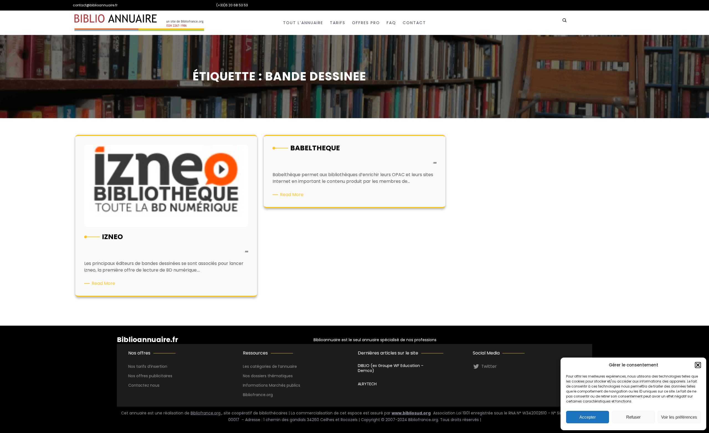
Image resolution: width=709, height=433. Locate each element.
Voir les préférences (679, 417)
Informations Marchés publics (271, 385)
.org (269, 394)
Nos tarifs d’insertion (147, 366)
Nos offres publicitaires (150, 376)
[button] (698, 365)
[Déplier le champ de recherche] (564, 23)
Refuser (633, 417)
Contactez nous (144, 385)
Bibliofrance (254, 394)
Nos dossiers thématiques (268, 376)
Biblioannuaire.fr (147, 340)
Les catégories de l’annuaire (270, 366)
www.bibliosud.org (411, 413)
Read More (104, 283)
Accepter (587, 417)
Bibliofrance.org (206, 413)
